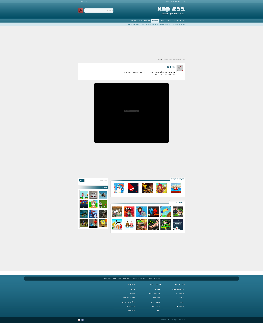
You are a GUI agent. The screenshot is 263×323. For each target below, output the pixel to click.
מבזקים (157, 289)
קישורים (147, 21)
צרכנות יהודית (180, 293)
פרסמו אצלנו (131, 306)
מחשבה (167, 24)
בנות (137, 24)
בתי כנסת (181, 298)
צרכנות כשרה (156, 306)
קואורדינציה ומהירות (152, 24)
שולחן (142, 24)
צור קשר (132, 289)
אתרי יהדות (151, 278)
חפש (81, 180)
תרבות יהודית (155, 302)
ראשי (182, 21)
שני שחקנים (131, 24)
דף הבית (158, 278)
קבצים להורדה (107, 278)
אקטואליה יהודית (154, 293)
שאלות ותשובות (117, 278)
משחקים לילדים (137, 278)
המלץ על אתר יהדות (129, 298)
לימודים (182, 302)
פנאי (162, 21)
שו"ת (158, 310)
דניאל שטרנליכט (178, 321)
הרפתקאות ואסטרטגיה (178, 24)
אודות (167, 1)
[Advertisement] (131, 42)
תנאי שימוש (131, 310)
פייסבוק (132, 293)
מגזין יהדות (156, 298)
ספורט (162, 24)
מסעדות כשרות (136, 21)
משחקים (155, 21)
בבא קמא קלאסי (175, 1)
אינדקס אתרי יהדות (178, 289)
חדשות (168, 21)
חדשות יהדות (155, 284)
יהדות (176, 21)
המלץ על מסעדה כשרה (128, 302)
